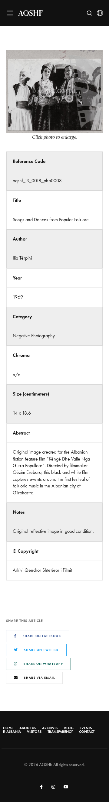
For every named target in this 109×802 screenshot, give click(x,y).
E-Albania (12, 731)
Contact (86, 731)
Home (8, 728)
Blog (69, 728)
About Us (27, 728)
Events (86, 728)
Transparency (60, 731)
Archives (50, 728)
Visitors (34, 731)
